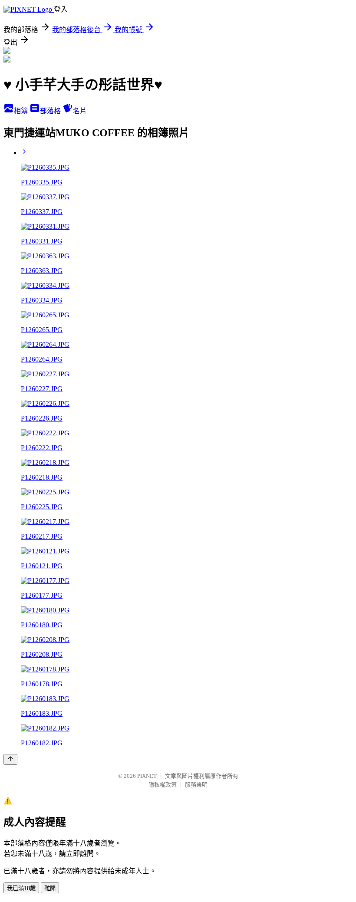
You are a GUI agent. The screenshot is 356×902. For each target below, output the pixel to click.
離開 (50, 888)
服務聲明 (196, 784)
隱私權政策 (162, 784)
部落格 (51, 111)
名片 (80, 111)
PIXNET (147, 776)
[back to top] (10, 759)
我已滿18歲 (21, 888)
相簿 (22, 111)
